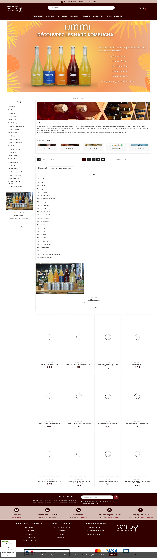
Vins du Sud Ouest (14, 149)
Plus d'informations (95, 523)
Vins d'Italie (12, 159)
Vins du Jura (12, 152)
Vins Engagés (12, 116)
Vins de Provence (13, 146)
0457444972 (83, 517)
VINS (19, 102)
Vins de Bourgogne (14, 123)
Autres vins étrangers (15, 186)
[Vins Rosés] (47, 145)
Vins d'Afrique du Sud (15, 172)
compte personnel (62, 523)
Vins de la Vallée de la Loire (17, 142)
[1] (116, 497)
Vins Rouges (12, 110)
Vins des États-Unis (14, 175)
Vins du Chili (12, 165)
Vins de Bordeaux (13, 132)
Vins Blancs (11, 113)
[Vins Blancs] (93, 145)
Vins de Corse (12, 155)
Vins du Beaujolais (14, 139)
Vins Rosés (11, 106)
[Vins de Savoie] (139, 145)
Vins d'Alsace (12, 136)
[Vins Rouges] (70, 145)
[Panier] (144, 8)
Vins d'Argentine (13, 168)
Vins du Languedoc (14, 129)
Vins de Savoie (12, 119)
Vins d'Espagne (13, 162)
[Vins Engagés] (116, 145)
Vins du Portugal (13, 178)
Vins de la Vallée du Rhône (16, 126)
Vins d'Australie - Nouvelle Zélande (16, 182)
